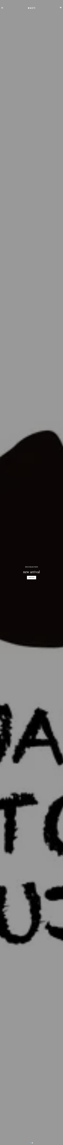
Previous (3, 572)
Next (59, 572)
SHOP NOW (31, 577)
